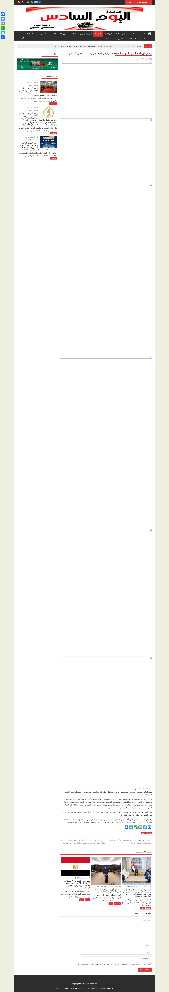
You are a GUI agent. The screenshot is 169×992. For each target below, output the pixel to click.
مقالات (132, 34)
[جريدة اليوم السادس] (84, 30)
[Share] (2, 37)
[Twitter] (2, 19)
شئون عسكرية (121, 34)
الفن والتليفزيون (86, 34)
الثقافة (74, 34)
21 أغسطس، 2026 (31, 83)
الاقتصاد (53, 34)
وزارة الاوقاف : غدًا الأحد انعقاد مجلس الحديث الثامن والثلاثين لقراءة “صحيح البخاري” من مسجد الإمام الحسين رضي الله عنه (83, 841)
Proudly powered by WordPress (69, 988)
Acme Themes (107, 988)
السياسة (98, 34)
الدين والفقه (63, 34)
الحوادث (30, 34)
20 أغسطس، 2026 (144, 886)
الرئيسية (142, 34)
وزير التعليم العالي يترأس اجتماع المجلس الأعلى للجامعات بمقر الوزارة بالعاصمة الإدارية (130, 841)
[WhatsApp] (2, 28)
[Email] (2, 23)
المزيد (107, 39)
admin (135, 59)
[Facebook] (2, 14)
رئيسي (143, 833)
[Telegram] (2, 32)
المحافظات (131, 39)
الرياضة (142, 39)
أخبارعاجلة (108, 34)
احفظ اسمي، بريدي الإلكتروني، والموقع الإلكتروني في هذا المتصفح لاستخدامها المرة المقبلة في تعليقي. (112, 964)
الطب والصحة (41, 34)
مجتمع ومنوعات (118, 39)
